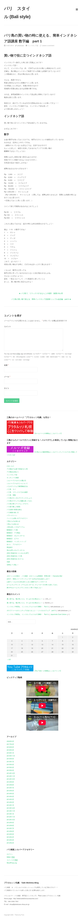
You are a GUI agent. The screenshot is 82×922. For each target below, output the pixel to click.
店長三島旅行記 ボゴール (15, 559)
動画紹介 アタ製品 (13, 533)
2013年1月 (10, 814)
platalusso (20, 45)
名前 (6, 365)
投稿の (11, 857)
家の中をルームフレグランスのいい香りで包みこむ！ (25, 587)
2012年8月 (10, 825)
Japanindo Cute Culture (59, 614)
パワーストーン (12, 515)
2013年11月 (11, 811)
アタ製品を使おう (13, 472)
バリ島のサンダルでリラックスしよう (19, 498)
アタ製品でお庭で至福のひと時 (17, 469)
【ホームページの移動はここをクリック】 (48, 433)
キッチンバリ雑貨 (13, 477)
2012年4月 (10, 837)
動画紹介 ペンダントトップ (16, 541)
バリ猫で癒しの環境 (13, 506)
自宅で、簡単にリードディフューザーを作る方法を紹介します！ (28, 579)
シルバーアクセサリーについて (17, 483)
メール (7, 376)
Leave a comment (48, 45)
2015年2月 (10, 770)
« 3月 (9, 659)
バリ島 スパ (11, 489)
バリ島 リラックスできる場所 (17, 492)
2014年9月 (10, 782)
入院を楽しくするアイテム (16, 527)
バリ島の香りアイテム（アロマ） (18, 504)
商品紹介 (10, 547)
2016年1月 (10, 753)
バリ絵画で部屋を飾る (14, 509)
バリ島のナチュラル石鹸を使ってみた (19, 501)
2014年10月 (11, 779)
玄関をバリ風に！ (13, 565)
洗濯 (8, 562)
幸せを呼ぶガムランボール (16, 550)
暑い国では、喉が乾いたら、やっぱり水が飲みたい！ (25, 599)
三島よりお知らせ (13, 524)
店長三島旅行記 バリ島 (14, 556)
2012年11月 (11, 817)
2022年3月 (10, 741)
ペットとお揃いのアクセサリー (17, 518)
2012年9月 (10, 822)
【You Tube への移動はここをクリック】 (48, 671)
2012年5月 (10, 834)
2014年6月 (10, 790)
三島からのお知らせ (13, 521)
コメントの (12, 860)
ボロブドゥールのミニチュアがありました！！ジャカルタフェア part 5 (31, 610)
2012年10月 (11, 819)
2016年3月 (10, 750)
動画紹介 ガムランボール (16, 536)
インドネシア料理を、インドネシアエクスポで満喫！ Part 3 (27, 606)
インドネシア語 (33, 45)
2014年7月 (10, 788)
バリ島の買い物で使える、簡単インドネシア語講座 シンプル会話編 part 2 (40, 299)
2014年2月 (10, 802)
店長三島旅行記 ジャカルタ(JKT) (18, 553)
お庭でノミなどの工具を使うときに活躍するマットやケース (27, 582)
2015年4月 (10, 764)
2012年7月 (10, 828)
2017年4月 (10, 744)
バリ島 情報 (11, 495)
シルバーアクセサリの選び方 (16, 480)
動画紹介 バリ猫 (12, 530)
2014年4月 (10, 796)
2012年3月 (10, 840)
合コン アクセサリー (14, 544)
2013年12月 (11, 808)
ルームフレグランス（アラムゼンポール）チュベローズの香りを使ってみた (32, 585)
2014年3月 (10, 799)
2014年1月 (10, 805)
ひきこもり (10, 466)
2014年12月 (11, 773)
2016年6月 (10, 747)
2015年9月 (10, 759)
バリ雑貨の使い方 (13, 512)
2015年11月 (11, 756)
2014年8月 (10, 785)
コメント (7, 326)
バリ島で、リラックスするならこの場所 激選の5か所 (42, 293)
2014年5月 (10, 793)
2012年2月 (10, 843)
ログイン (10, 854)
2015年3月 (10, 767)
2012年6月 (10, 831)
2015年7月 (10, 761)
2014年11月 (11, 776)
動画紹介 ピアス (13, 538)
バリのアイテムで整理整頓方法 (17, 486)
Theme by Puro (19, 915)
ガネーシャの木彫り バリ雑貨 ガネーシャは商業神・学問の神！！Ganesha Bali (34, 576)
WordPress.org (12, 863)
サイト (6, 388)
